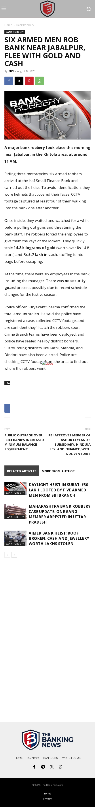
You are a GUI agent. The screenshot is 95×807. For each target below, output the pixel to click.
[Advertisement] (47, 403)
